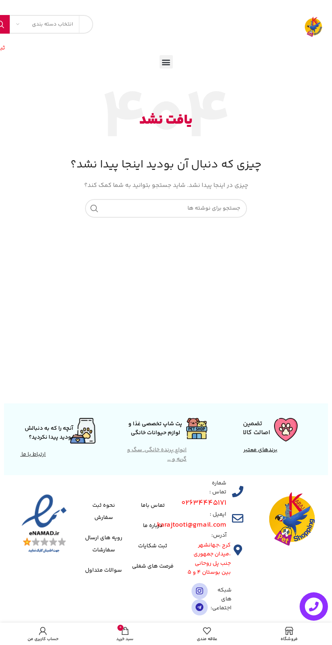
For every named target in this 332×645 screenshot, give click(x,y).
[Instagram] (200, 591)
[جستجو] (94, 208)
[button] (166, 62)
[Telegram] (200, 607)
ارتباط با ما (33, 454)
